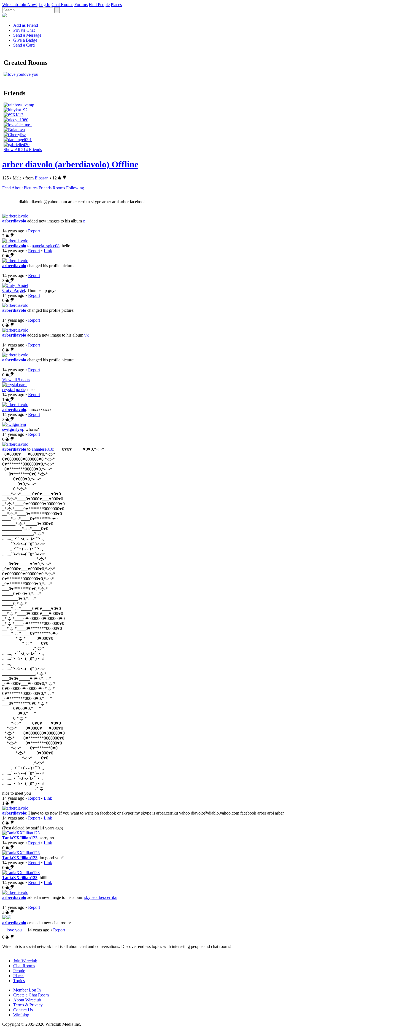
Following (75, 188)
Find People (99, 4)
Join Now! (28, 4)
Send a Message (27, 35)
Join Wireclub (25, 960)
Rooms (59, 188)
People (19, 970)
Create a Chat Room (31, 995)
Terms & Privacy (28, 1005)
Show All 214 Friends (23, 149)
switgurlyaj (12, 429)
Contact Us (23, 1009)
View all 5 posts (16, 379)
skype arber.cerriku (100, 897)
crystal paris (13, 389)
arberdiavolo (14, 221)
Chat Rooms (62, 4)
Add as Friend (25, 25)
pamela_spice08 (46, 245)
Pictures (30, 188)
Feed (6, 188)
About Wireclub (27, 1000)
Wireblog (21, 1014)
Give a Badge (25, 40)
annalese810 (42, 449)
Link (48, 250)
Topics (19, 980)
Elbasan (41, 178)
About (17, 188)
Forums (81, 4)
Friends (45, 188)
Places (116, 4)
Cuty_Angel (13, 290)
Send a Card (24, 45)
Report (34, 231)
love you (14, 930)
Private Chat (24, 30)
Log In (44, 4)
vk (86, 335)
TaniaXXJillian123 (19, 837)
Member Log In (27, 990)
